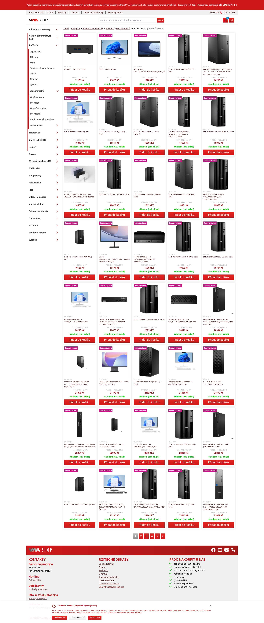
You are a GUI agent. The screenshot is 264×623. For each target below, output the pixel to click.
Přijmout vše (95, 618)
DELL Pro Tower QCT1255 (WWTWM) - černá (78, 258)
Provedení (35, 113)
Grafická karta (37, 97)
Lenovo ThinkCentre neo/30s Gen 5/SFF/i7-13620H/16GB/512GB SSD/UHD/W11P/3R (215, 507)
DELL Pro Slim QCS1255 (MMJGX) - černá (218, 132)
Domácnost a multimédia (42, 68)
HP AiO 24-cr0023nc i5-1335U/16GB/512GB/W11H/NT (76, 320)
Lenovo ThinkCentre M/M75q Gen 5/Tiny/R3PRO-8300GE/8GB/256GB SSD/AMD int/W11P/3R (112, 321)
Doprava (75, 12)
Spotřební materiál (38, 232)
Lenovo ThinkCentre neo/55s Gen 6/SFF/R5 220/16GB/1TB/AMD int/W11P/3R (76, 384)
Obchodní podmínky (93, 12)
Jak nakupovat (36, 12)
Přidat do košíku (79, 89)
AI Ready (34, 57)
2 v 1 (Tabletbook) (38, 140)
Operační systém (38, 108)
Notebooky (34, 132)
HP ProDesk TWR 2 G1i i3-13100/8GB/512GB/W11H (213, 383)
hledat (160, 20)
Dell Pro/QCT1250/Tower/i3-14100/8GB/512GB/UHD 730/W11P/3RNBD (213, 196)
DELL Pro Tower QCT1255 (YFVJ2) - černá (79, 504)
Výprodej (33, 240)
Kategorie (75, 28)
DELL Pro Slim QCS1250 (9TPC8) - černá (183, 257)
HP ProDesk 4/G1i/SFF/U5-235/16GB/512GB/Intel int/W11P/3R (182, 320)
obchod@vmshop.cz (38, 589)
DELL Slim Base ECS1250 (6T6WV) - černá (112, 133)
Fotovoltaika (35, 182)
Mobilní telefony (37, 204)
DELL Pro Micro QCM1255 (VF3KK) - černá (181, 70)
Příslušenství (36, 125)
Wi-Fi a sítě (34, 168)
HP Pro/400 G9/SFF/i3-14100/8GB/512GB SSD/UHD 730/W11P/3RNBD (145, 259)
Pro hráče (33, 225)
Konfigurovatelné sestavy (42, 119)
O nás (50, 12)
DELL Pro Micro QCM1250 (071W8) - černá (181, 506)
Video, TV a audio (37, 197)
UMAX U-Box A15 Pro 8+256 (74, 69)
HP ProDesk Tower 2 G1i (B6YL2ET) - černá (147, 383)
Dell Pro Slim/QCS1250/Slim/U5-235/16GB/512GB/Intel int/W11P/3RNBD (149, 506)
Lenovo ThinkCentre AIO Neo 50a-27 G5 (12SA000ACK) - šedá (113, 383)
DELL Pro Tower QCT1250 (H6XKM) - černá (182, 445)
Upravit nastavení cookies (111, 587)
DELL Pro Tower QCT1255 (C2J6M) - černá (147, 195)
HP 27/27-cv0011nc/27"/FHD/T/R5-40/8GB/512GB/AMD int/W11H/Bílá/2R (79, 195)
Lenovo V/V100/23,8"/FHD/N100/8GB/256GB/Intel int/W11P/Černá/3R (114, 259)
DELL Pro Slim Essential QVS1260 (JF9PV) (146, 133)
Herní (32, 62)
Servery (32, 154)
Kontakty (62, 12)
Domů (66, 28)
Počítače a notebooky (39, 29)
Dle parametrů (37, 91)
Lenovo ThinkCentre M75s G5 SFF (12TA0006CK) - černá (111, 445)
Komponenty (35, 175)
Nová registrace (115, 12)
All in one (34, 79)
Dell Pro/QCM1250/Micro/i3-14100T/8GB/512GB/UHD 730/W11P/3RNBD (179, 134)
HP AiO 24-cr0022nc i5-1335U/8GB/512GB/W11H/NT (145, 445)
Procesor (34, 102)
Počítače (33, 45)
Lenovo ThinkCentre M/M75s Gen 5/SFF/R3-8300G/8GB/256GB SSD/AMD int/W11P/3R (218, 321)
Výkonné (34, 84)
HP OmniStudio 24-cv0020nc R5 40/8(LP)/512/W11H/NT (180, 383)
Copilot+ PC (35, 51)
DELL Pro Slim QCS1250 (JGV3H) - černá (218, 257)
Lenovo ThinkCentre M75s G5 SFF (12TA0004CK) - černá (215, 445)
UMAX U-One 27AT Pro (107, 69)
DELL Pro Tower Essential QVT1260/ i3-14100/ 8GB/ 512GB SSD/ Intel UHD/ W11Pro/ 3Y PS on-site (217, 71)
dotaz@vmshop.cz (38, 598)
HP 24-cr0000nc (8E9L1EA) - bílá (76, 132)
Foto (31, 190)
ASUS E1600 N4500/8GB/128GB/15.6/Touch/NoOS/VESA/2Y (149, 70)
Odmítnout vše (59, 618)
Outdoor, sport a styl (38, 211)
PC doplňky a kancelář (40, 161)
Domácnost (34, 218)
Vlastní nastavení (77, 618)
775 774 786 (35, 580)
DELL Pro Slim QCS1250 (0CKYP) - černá (114, 194)
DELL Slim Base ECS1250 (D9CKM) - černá (181, 195)
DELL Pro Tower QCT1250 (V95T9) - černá (149, 319)
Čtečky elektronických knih (40, 37)
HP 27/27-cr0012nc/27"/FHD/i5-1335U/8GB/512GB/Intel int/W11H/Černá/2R (112, 507)
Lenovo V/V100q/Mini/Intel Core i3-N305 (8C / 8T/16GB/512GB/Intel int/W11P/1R (79, 445)
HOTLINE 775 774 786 (222, 12)
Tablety (32, 147)
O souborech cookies (109, 583)
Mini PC (33, 73)
